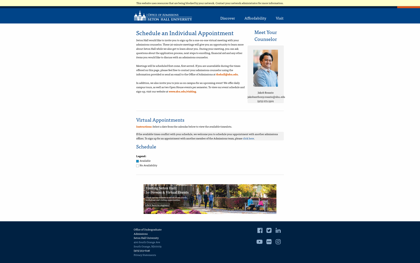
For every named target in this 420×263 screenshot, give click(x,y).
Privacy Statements (145, 255)
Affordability (255, 18)
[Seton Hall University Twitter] (269, 231)
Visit (280, 18)
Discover (227, 18)
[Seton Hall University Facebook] (259, 231)
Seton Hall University (146, 238)
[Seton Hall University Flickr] (269, 242)
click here (248, 138)
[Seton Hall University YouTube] (259, 242)
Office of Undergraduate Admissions (148, 231)
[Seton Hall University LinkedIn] (278, 231)
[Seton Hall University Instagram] (278, 242)
